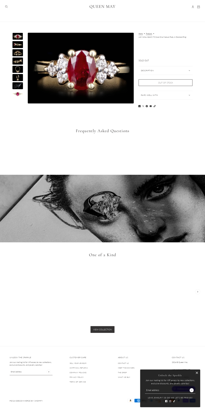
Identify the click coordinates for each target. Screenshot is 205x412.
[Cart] (198, 7)
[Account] (192, 7)
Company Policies (78, 372)
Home (141, 34)
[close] (196, 372)
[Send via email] (150, 106)
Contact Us (123, 363)
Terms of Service (78, 382)
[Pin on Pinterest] (147, 106)
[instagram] (170, 401)
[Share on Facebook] (139, 106)
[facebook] (166, 401)
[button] (154, 106)
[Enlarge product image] (81, 68)
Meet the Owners (126, 368)
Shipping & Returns (79, 368)
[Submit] (192, 390)
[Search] (6, 6)
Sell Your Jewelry (78, 363)
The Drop (122, 372)
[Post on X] (143, 106)
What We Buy (124, 377)
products (149, 34)
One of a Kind (102, 255)
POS (12, 401)
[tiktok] (174, 401)
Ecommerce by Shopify (30, 401)
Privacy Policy (77, 377)
